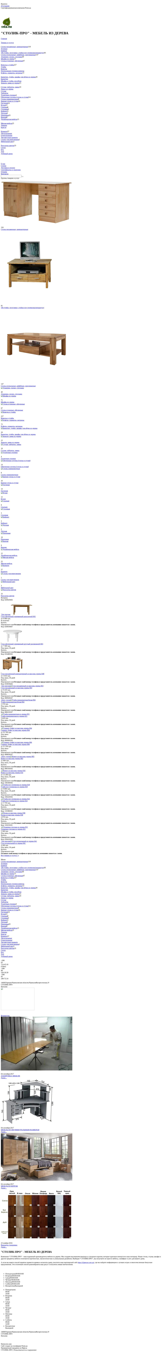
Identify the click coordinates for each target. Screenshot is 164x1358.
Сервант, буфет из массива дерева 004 (15, 730)
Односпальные (6, 135)
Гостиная (4, 103)
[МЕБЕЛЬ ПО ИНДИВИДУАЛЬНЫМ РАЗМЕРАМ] (27, 1124)
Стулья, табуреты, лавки (10, 87)
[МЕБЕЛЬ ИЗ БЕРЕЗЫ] (36, 1180)
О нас (3, 164)
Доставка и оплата (8, 168)
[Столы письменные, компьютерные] (36, 223)
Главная (4, 39)
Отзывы (4, 172)
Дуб (2, 152)
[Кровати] (5, 565)
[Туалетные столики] (9, 452)
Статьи (3, 166)
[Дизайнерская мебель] (10, 549)
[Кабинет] (5, 517)
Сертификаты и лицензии (11, 170)
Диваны (4, 125)
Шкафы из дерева (7, 59)
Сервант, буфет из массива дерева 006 (15, 744)
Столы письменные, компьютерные (14, 47)
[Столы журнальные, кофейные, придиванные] (36, 380)
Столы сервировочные (9, 99)
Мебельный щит (7, 141)
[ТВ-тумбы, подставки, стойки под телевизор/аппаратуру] (29, 302)
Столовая (4, 109)
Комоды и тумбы (7, 65)
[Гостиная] (5, 485)
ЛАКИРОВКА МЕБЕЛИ (10, 1076)
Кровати (4, 131)
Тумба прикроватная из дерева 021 (14, 716)
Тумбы (3, 67)
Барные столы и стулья (9, 101)
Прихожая (5, 115)
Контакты (4, 174)
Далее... (4, 1078)
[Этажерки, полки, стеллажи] (12, 388)
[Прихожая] (5, 533)
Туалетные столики (8, 95)
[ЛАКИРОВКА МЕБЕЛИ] (36, 1070)
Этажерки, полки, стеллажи (11, 57)
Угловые (4, 49)
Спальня (4, 107)
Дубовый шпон (7, 154)
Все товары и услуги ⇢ (10, 855)
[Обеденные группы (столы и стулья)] (15, 461)
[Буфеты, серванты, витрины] (12, 420)
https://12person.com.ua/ (86, 1262)
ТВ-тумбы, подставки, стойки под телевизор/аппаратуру (22, 53)
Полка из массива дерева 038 (12, 815)
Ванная (3, 117)
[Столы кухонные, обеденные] (13, 404)
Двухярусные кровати (9, 137)
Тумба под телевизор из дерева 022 (14, 801)
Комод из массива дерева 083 (12, 758)
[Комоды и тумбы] (8, 412)
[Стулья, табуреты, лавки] (11, 444)
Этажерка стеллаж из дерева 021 (13, 829)
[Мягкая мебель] (7, 557)
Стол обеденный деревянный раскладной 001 (18, 616)
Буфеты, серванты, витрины (11, 73)
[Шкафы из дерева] (8, 396)
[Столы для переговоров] (11, 574)
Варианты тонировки (9, 1245)
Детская (4, 113)
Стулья (3, 91)
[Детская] (5, 525)
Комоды (4, 69)
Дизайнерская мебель (9, 119)
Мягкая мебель (6, 123)
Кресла (3, 127)
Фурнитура (5, 1016)
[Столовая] (5, 509)
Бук (2, 150)
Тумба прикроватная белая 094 (12, 702)
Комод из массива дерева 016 (12, 773)
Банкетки (4, 79)
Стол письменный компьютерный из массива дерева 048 (22, 674)
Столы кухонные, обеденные (12, 61)
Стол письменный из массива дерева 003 (16, 688)
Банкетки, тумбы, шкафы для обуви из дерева (18, 77)
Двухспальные (6, 133)
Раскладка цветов (7, 146)
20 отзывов (5, 6)
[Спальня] (5, 501)
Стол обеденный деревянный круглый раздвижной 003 (22, 644)
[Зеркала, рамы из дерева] (11, 436)
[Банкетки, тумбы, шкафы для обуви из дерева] (19, 428)
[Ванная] (4, 541)
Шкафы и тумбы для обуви (11, 81)
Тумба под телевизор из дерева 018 (14, 787)
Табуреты (4, 93)
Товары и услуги (7, 43)
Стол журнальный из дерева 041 (13, 843)
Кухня (3, 105)
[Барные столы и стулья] (10, 477)
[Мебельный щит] (8, 582)
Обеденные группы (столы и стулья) (15, 97)
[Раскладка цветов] (8, 590)
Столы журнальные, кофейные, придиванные (18, 55)
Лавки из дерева (7, 89)
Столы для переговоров (10, 139)
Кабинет (4, 111)
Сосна (3, 148)
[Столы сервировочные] (10, 469)
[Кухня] (4, 493)
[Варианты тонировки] (36, 1239)
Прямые (4, 51)
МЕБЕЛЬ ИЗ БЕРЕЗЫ (9, 1186)
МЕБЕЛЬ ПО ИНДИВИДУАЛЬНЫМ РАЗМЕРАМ (20, 1130)
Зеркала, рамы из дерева (10, 83)
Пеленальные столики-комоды (12, 71)
